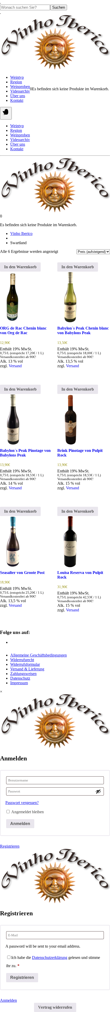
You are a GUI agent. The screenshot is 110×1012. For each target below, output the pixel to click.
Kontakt (16, 100)
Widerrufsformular (25, 664)
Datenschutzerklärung (49, 957)
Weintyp (17, 77)
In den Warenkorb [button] (20, 267)
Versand (15, 366)
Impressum (19, 683)
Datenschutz (20, 678)
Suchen (58, 7)
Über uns (17, 96)
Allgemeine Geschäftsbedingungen (38, 655)
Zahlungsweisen (23, 673)
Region (16, 82)
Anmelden (20, 823)
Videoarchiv (20, 91)
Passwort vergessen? (22, 802)
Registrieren (9, 846)
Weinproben (20, 86)
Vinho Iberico (21, 233)
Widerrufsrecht (22, 660)
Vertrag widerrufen (55, 1007)
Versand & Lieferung (27, 669)
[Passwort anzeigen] (98, 791)
